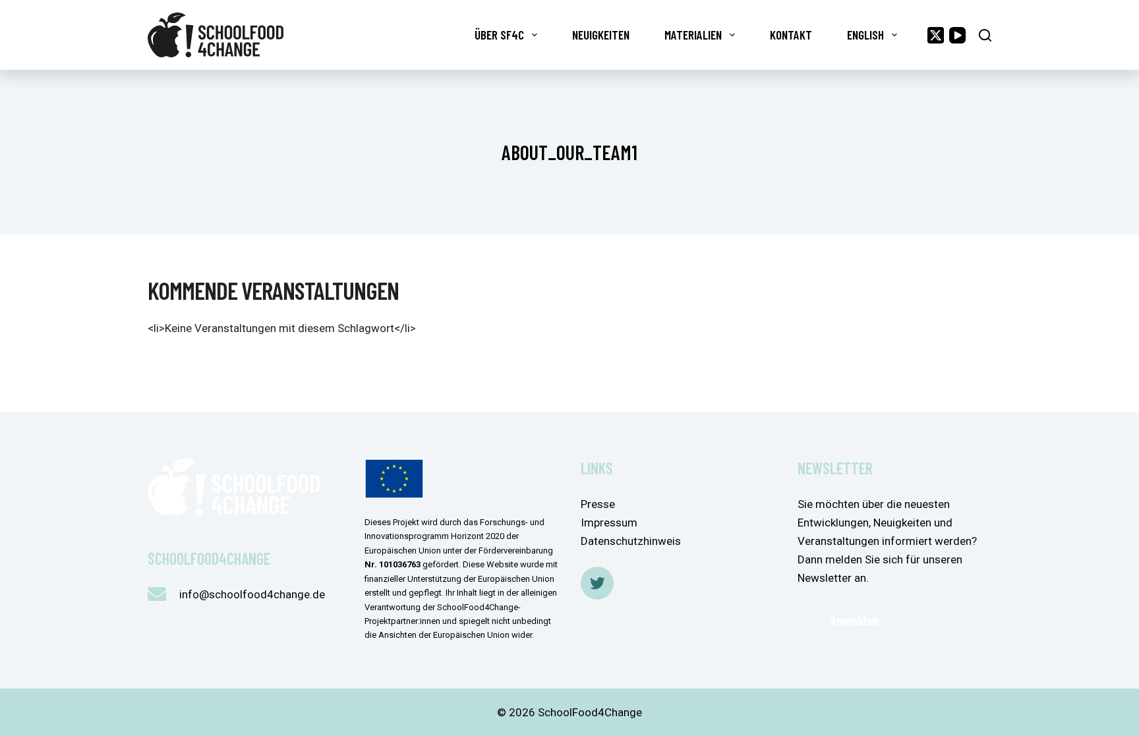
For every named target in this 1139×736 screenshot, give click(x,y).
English (865, 34)
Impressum (609, 522)
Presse (598, 504)
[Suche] (985, 35)
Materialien (693, 34)
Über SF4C (499, 34)
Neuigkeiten (600, 34)
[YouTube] (957, 35)
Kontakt (791, 34)
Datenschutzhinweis (631, 541)
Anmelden (855, 621)
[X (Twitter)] (935, 35)
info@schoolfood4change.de (252, 594)
